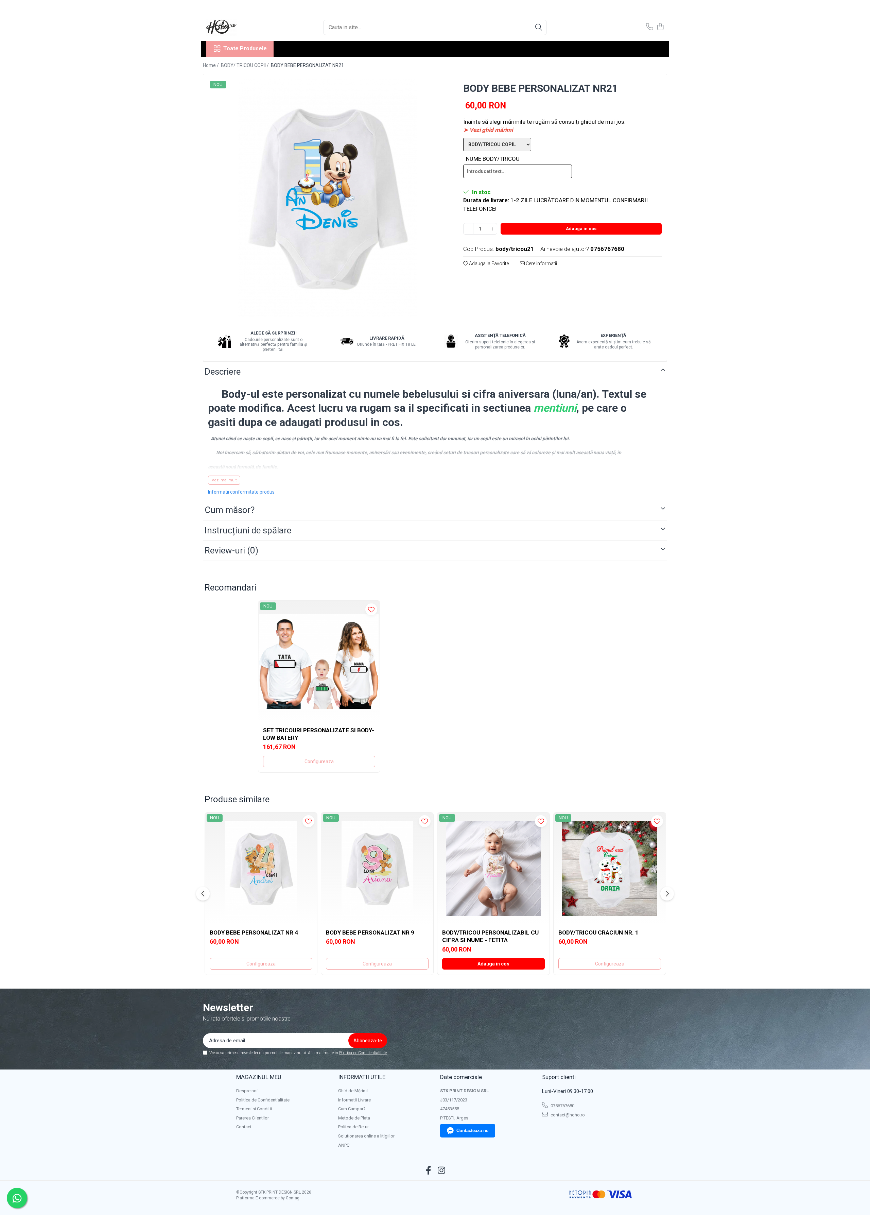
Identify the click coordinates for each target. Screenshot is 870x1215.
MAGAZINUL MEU (258, 1077)
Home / (211, 65)
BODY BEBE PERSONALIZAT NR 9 (370, 932)
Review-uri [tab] (231, 550)
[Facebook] (429, 1171)
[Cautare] (538, 27)
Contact (243, 1126)
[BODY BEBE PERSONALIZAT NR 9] (377, 868)
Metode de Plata (354, 1117)
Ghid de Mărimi (353, 1090)
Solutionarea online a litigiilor (366, 1136)
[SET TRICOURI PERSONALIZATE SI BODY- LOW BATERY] (319, 661)
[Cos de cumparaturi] (660, 27)
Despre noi (247, 1090)
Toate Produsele (245, 48)
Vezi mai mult (224, 480)
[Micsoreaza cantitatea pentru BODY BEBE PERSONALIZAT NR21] (468, 229)
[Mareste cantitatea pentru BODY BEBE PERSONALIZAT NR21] (492, 229)
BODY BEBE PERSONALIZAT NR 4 (254, 932)
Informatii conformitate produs (241, 492)
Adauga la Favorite (488, 263)
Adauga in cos (581, 228)
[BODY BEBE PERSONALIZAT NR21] (327, 198)
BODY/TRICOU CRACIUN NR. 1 (598, 932)
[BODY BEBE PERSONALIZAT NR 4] (261, 868)
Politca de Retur (353, 1126)
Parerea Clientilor (252, 1117)
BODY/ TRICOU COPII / (245, 65)
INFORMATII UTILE (361, 1077)
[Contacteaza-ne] (649, 27)
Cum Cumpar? (352, 1108)
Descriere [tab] (223, 371)
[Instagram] (442, 1171)
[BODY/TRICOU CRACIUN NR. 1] (610, 868)
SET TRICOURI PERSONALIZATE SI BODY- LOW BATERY (318, 734)
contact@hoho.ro (567, 1114)
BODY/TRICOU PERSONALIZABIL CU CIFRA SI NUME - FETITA (490, 936)
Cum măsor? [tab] (230, 510)
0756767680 (562, 1105)
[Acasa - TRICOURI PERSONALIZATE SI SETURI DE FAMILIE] (240, 27)
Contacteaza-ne (472, 1130)
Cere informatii (541, 263)
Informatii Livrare (354, 1099)
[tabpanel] (327, 198)
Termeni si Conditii (254, 1108)
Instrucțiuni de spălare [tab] (248, 530)
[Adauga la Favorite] (371, 609)
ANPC (343, 1145)
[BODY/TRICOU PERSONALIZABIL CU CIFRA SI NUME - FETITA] (493, 868)
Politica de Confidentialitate (363, 1052)
